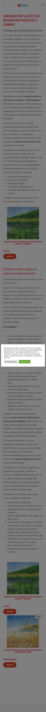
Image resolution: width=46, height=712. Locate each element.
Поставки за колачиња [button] (11, 362)
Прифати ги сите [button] (24, 362)
